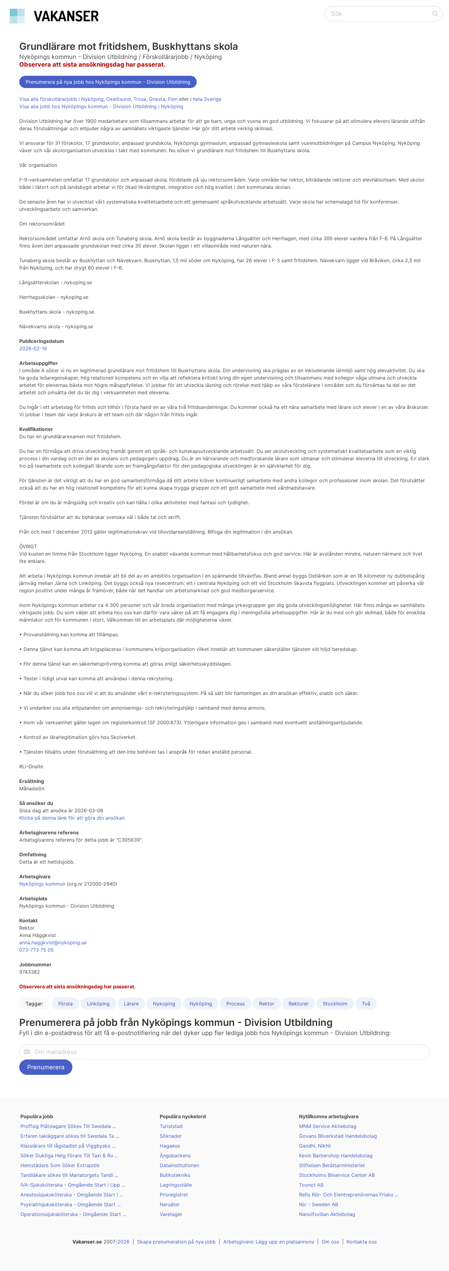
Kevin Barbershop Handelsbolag (336, 1155)
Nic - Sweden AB (318, 1204)
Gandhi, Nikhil (315, 1146)
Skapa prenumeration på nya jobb (176, 1242)
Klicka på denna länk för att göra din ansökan (72, 818)
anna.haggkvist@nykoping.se (52, 942)
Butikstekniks (175, 1175)
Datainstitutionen (179, 1165)
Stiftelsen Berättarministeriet (332, 1165)
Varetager (171, 1214)
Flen (172, 99)
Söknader (171, 1136)
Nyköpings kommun (42, 884)
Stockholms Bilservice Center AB (337, 1175)
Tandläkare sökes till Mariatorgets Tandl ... (69, 1175)
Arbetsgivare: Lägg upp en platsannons (268, 1242)
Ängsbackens (175, 1155)
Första (65, 1004)
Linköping (98, 1004)
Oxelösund (118, 99)
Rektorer (298, 1004)
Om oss (330, 1242)
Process (235, 1004)
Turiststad (171, 1126)
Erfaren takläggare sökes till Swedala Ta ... (69, 1136)
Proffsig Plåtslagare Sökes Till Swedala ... (68, 1126)
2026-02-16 (33, 348)
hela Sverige (207, 99)
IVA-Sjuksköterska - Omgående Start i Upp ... (72, 1185)
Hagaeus (170, 1146)
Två (366, 1004)
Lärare (131, 1004)
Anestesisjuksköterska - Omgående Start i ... (71, 1195)
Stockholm (335, 1004)
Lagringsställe (176, 1185)
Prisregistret (174, 1195)
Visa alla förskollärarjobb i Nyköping (61, 99)
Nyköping (201, 1004)
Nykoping (164, 1004)
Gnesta (157, 99)
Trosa (139, 99)
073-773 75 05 (36, 950)
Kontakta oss (362, 1242)
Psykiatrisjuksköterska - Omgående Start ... (70, 1204)
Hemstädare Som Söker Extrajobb (60, 1165)
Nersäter (170, 1204)
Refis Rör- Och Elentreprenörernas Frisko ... (349, 1195)
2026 (123, 1242)
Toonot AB (311, 1185)
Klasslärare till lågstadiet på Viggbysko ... (68, 1146)
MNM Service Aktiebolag (327, 1126)
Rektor (266, 1004)
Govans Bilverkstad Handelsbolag (338, 1136)
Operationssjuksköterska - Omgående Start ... (73, 1214)
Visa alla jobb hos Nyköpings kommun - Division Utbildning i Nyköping (101, 106)
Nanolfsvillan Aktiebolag (327, 1214)
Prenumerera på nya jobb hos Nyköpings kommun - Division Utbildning (108, 82)
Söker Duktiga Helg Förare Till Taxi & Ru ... (69, 1155)
